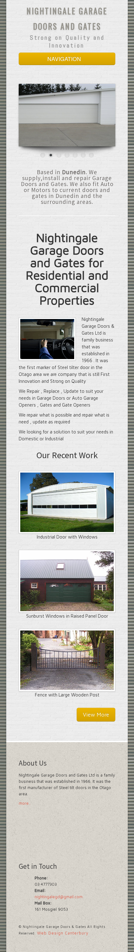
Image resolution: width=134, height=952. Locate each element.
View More (96, 714)
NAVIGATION (65, 59)
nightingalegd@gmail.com (59, 896)
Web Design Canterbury (63, 932)
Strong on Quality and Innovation (67, 41)
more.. (25, 803)
